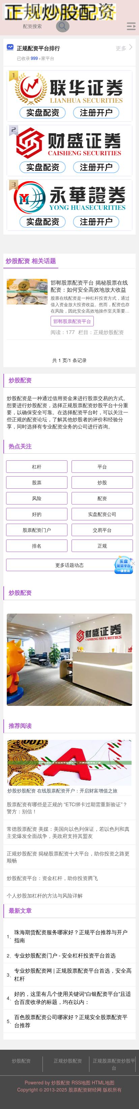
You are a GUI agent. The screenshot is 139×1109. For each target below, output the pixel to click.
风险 (36, 498)
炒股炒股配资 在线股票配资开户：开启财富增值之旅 (62, 790)
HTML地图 (103, 1082)
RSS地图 (81, 1082)
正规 (102, 545)
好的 (36, 514)
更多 (121, 48)
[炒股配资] (59, 11)
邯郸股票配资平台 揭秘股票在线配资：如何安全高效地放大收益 (89, 285)
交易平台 (102, 529)
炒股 (102, 482)
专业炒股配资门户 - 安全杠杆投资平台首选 (65, 955)
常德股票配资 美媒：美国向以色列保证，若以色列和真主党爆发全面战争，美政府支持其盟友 (68, 832)
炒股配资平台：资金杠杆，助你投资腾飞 (52, 877)
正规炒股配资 (68, 1060)
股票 (36, 482)
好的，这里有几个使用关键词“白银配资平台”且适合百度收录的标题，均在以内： (72, 998)
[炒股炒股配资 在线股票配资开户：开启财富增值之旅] (69, 762)
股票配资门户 (37, 529)
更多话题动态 (69, 564)
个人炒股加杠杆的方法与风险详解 (45, 895)
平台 (102, 466)
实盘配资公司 (102, 514)
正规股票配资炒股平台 (114, 1064)
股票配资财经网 (85, 1089)
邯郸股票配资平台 (72, 321)
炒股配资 (21, 1060)
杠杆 (36, 466)
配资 (102, 498)
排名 (36, 545)
